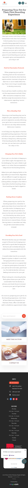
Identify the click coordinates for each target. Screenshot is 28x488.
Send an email (16, 395)
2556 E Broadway (16, 386)
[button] (24, 461)
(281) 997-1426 (16, 391)
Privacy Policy (16, 476)
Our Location (15, 382)
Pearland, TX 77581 (17, 388)
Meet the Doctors (14, 339)
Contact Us (14, 363)
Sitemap (14, 478)
